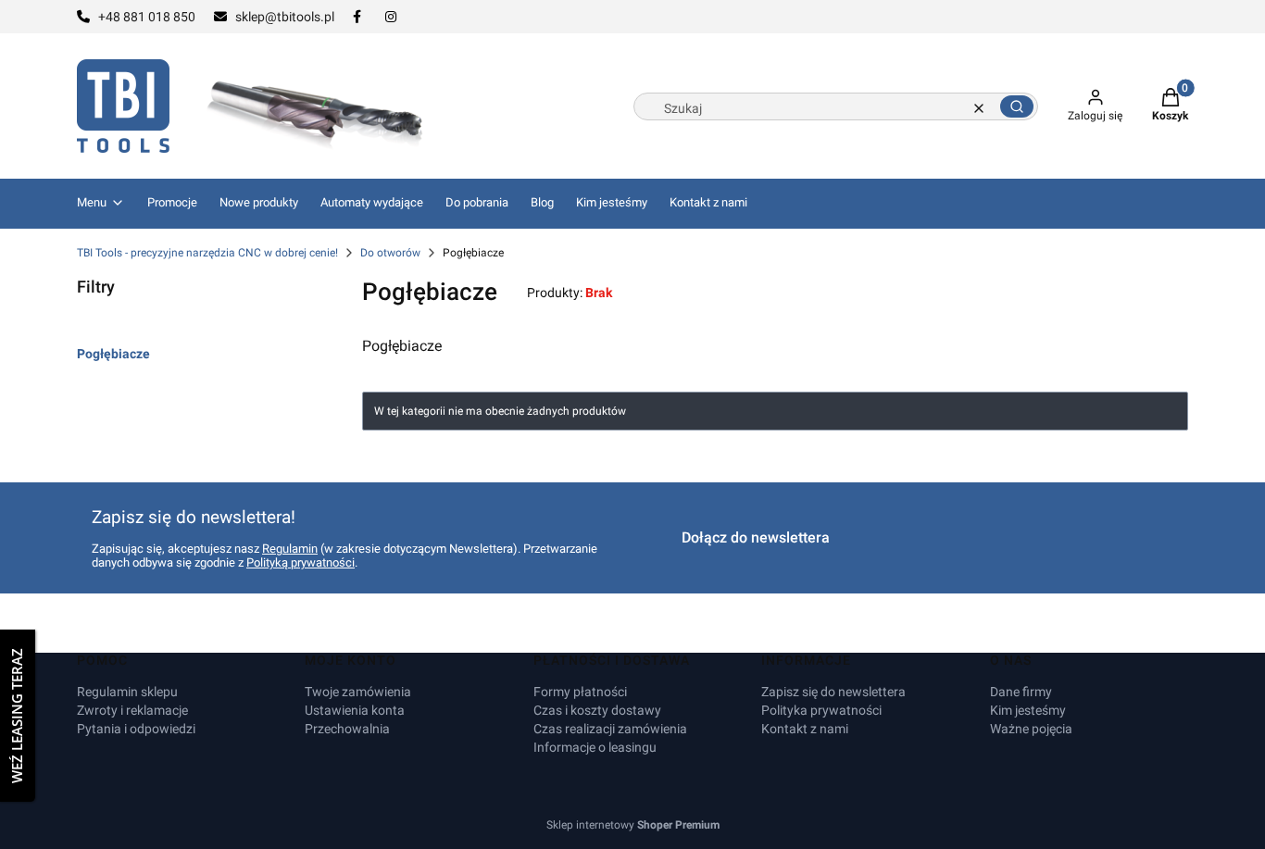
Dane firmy (1021, 691)
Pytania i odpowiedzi (136, 728)
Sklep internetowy (633, 824)
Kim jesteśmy (1028, 710)
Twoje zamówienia (358, 691)
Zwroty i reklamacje (132, 710)
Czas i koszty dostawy (597, 710)
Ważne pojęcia (1031, 728)
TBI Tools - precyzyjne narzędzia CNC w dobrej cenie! (207, 252)
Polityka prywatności (821, 710)
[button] (1016, 106)
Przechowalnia (347, 728)
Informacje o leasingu (595, 747)
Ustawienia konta (355, 710)
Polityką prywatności (300, 562)
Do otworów (390, 252)
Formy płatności (580, 691)
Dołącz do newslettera (756, 537)
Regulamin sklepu (127, 691)
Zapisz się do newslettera (833, 691)
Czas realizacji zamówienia (610, 728)
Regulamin (290, 549)
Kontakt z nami (804, 728)
